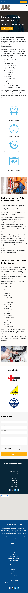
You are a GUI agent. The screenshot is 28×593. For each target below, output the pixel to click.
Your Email (3, 430)
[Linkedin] (18, 490)
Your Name (4, 419)
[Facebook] (10, 490)
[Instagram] (13, 490)
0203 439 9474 (14, 471)
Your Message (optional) (7, 436)
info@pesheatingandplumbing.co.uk (8, 2)
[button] (26, 5)
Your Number (4, 425)
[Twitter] (15, 490)
